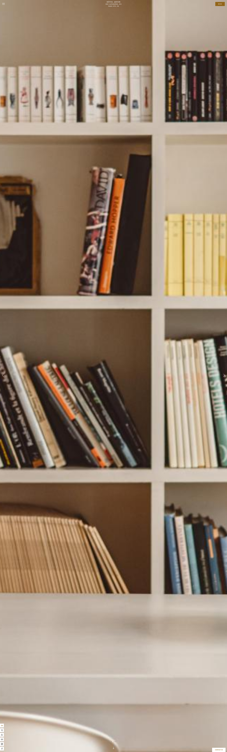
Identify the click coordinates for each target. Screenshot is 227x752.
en (2, 725)
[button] (2, 376)
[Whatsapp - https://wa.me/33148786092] (2, 735)
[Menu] (3, 4)
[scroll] (113, 748)
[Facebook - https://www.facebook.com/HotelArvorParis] (2, 749)
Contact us (219, 750)
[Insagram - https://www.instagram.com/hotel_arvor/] (2, 744)
